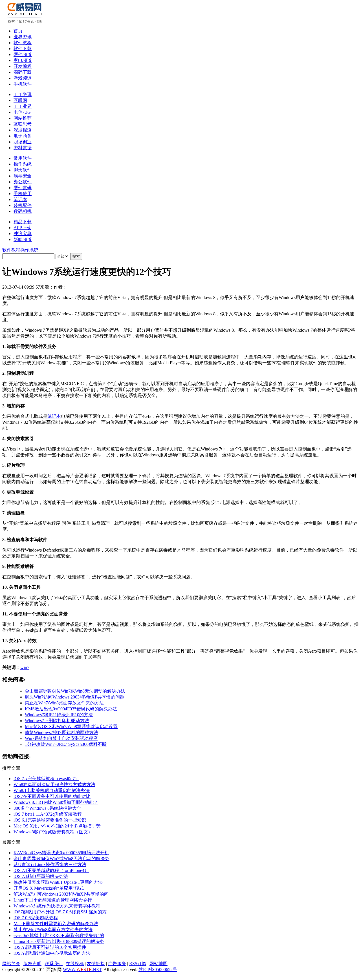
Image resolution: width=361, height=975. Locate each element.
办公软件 (23, 181)
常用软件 (23, 158)
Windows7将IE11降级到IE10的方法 (59, 714)
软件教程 (23, 42)
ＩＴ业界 (23, 106)
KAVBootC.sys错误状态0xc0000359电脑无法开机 (61, 852)
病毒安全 (23, 175)
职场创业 (23, 141)
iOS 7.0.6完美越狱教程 (36, 917)
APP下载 (22, 227)
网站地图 (158, 963)
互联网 (20, 100)
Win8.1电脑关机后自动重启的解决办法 (52, 790)
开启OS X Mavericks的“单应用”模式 (49, 888)
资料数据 (23, 147)
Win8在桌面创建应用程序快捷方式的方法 (54, 784)
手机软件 (23, 84)
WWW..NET (82, 969)
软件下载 (23, 48)
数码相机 (23, 211)
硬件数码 (23, 187)
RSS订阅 (137, 963)
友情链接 (96, 963)
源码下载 (23, 72)
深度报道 (23, 130)
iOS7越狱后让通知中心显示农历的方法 (52, 953)
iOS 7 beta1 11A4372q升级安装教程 (48, 814)
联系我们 (54, 963)
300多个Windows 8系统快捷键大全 (47, 808)
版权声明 (32, 963)
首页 (18, 30)
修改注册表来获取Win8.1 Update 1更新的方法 (58, 882)
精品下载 (23, 221)
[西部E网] (25, 22)
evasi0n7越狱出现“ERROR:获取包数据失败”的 (59, 935)
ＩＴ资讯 (23, 94)
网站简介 (11, 963)
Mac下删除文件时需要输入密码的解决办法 (56, 923)
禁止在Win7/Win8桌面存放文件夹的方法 (64, 702)
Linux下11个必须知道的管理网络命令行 (53, 900)
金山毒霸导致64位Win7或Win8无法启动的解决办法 (75, 691)
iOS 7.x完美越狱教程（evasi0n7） (46, 778)
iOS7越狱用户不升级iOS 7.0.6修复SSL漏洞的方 (60, 911)
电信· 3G (22, 112)
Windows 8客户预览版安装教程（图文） (53, 831)
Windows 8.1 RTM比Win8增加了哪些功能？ (56, 802)
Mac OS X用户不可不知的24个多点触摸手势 (57, 826)
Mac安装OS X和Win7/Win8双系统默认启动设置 (71, 726)
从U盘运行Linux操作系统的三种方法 (50, 864)
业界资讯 (23, 36)
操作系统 (23, 164)
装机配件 (23, 205)
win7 (24, 667)
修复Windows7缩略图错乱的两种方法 (61, 732)
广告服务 (117, 963)
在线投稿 (75, 963)
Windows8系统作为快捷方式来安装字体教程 (57, 905)
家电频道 (23, 60)
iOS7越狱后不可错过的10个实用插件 (50, 947)
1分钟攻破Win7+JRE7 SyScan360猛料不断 (66, 744)
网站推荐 (23, 118)
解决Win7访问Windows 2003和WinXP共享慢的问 (61, 894)
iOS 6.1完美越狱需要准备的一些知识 (50, 820)
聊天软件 (23, 170)
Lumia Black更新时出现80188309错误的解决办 (59, 941)
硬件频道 (23, 54)
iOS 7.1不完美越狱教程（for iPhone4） (51, 870)
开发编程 (23, 66)
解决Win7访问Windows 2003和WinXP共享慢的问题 (74, 697)
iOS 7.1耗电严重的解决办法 (41, 876)
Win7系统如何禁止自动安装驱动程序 (61, 738)
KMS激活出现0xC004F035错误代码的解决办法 (71, 708)
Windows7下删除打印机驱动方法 (57, 720)
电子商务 (23, 135)
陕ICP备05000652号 (157, 969)
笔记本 (20, 199)
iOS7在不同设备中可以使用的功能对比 (52, 796)
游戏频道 (23, 78)
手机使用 (23, 193)
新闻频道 (23, 239)
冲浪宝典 (23, 233)
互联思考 (23, 124)
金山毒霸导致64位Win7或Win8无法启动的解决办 (61, 858)
